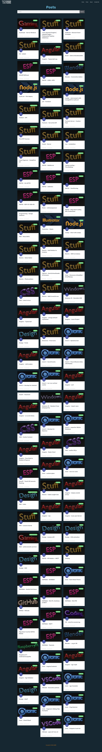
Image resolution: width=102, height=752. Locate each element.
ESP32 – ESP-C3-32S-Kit (26, 204)
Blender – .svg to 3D (71, 643)
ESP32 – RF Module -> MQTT (50, 558)
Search (82, 11)
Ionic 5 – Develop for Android (28, 385)
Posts (87, 2)
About (91, 2)
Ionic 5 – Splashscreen (72, 340)
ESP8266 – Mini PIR (71, 601)
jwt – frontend (46, 101)
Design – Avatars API (48, 537)
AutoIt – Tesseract (24, 394)
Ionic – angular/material (49, 666)
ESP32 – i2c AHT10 (24, 183)
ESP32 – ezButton (47, 186)
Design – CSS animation (72, 537)
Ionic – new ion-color (71, 471)
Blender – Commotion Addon (73, 77)
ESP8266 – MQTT (47, 624)
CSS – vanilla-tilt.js (71, 450)
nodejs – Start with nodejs (73, 232)
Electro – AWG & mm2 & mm (50, 296)
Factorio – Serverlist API (49, 123)
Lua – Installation (70, 144)
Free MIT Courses (24, 139)
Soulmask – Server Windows (27, 32)
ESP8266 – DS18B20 (48, 579)
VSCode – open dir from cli (50, 732)
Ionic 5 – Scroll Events (48, 362)
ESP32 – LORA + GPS (48, 80)
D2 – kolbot (22, 54)
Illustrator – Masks (47, 229)
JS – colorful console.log (72, 622)
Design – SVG (23, 568)
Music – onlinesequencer (49, 208)
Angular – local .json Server (73, 516)
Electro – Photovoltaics (26, 279)
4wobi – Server (46, 144)
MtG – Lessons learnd (25, 525)
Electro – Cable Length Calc (50, 494)
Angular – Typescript (25, 321)
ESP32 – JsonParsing (71, 188)
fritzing (67, 558)
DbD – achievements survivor (28, 547)
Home (83, 2)
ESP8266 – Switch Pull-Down (28, 589)
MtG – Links (22, 504)
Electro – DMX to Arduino (72, 254)
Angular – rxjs (46, 516)
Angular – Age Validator (26, 678)
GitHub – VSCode (24, 610)
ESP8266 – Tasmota (48, 645)
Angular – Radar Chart (48, 452)
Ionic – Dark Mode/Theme (73, 579)
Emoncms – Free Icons (49, 340)
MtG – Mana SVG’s (24, 236)
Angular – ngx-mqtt (71, 664)
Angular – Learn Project (72, 319)
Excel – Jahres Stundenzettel (74, 55)
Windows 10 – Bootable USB (73, 298)
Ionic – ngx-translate (71, 686)
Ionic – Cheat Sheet (25, 720)
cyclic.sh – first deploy (26, 96)
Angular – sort (69, 385)
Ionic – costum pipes (48, 473)
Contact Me (96, 2)
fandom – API (23, 117)
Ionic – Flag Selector (71, 707)
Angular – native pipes (26, 364)
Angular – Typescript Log (49, 59)
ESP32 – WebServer (48, 165)
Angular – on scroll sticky (26, 416)
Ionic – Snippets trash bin (73, 728)
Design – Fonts (23, 343)
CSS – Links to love (25, 300)
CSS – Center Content (25, 437)
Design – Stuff (23, 699)
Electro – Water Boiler (25, 258)
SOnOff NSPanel (24, 75)
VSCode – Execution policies (50, 687)
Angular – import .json (72, 406)
